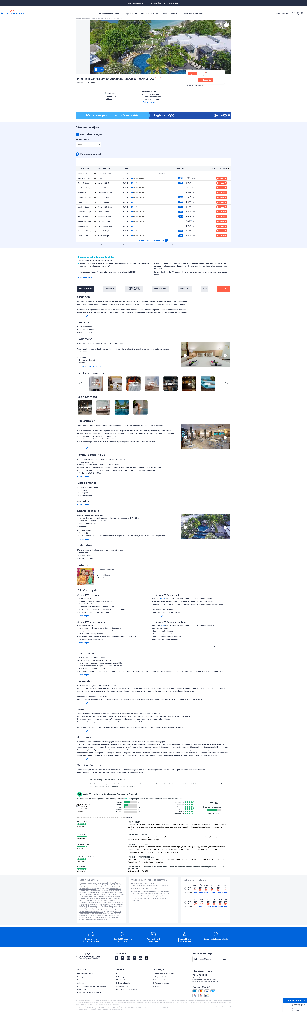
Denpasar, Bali (137, 896)
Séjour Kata (120, 18)
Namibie (134, 891)
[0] (298, 13)
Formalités (185, 289)
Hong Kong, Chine (159, 896)
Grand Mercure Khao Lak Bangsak (97, 885)
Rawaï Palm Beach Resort (96, 887)
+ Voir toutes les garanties (88, 277)
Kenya (140, 891)
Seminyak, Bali (165, 893)
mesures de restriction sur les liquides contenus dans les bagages (140, 742)
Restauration (160, 289)
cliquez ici (120, 1009)
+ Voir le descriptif (148, 102)
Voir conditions (182, 244)
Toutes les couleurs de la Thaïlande (91, 904)
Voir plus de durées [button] (138, 178)
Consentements (122, 986)
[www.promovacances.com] (12, 12)
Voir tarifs (223, 289)
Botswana (154, 891)
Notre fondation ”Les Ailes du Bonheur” (92, 986)
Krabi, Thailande (136, 883)
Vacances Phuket (110, 18)
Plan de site (81, 989)
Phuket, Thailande (149, 883)
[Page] (116, 958)
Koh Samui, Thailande (160, 886)
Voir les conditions (220, 647)
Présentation (86, 289)
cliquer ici (130, 817)
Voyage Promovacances (83, 18)
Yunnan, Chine (137, 898)
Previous (185, 356)
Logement (109, 289)
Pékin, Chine (147, 896)
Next (225, 356)
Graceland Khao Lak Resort (99, 891)
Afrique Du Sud (164, 891)
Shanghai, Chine (149, 898)
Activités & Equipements (134, 289)
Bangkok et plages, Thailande (142, 886)
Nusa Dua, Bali (146, 893)
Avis (205, 289)
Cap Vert (147, 891)
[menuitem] (110, 13)
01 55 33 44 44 (282, 13)
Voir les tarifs (205, 80)
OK (224, 959)
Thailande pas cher (97, 18)
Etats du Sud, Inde (162, 898)
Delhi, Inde (135, 901)
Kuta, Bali (155, 893)
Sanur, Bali (135, 893)
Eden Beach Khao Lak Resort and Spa (98, 898)
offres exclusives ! (171, 3)
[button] (205, 355)
